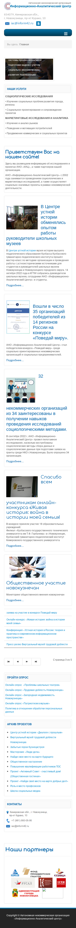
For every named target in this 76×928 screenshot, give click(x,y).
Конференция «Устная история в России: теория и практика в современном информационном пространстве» (35, 633)
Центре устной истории (22, 250)
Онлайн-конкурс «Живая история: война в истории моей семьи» (35, 621)
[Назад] (17, 661)
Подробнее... (15, 285)
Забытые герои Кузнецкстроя (27, 747)
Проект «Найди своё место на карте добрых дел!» (39, 781)
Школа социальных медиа (25, 790)
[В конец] (36, 661)
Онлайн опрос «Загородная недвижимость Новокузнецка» (30, 696)
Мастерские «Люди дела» (25, 751)
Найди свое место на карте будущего (31, 756)
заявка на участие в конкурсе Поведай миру (31, 612)
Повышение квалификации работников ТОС (35, 766)
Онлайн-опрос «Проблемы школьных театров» (32, 684)
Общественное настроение (26, 761)
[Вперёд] (27, 661)
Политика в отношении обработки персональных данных (33, 710)
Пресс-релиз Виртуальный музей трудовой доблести (37, 644)
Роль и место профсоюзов (25, 786)
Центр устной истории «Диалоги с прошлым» (36, 732)
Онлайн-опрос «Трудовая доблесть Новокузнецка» (34, 689)
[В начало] (8, 661)
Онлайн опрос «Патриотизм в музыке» (27, 703)
